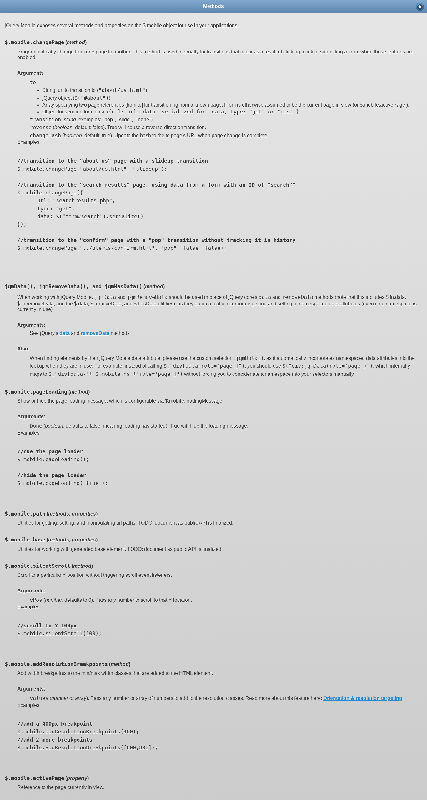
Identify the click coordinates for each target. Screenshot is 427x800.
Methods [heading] (213, 6)
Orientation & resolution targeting (362, 698)
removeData (95, 333)
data (64, 333)
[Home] (420, 7)
